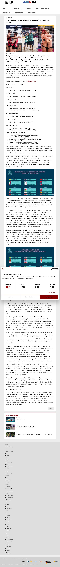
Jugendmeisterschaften (11, 451)
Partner (7, 535)
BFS (7, 453)
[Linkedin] (26, 2)
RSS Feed (20, 559)
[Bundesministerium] (48, 563)
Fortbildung (8, 548)
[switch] (23, 287)
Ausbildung (8, 546)
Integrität (8, 537)
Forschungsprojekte (10, 495)
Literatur (7, 550)
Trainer (31, 12)
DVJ (7, 477)
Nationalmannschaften (10, 446)
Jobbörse (8, 506)
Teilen (51, 408)
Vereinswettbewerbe (10, 449)
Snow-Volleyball (9, 473)
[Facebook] (24, 2)
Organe (7, 526)
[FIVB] (35, 562)
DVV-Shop (8, 515)
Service (6, 12)
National (8, 464)
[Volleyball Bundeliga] (28, 562)
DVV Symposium (9, 497)
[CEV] (31, 562)
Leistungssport (9, 508)
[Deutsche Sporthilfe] (56, 562)
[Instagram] (28, 2)
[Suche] (33, 2)
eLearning (8, 517)
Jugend (27, 9)
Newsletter (14, 559)
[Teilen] (35, 2)
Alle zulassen (49, 297)
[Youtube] (30, 2)
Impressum (8, 559)
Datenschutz (25, 559)
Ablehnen (10, 297)
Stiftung (7, 533)
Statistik (7, 457)
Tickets (7, 510)
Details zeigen (51, 292)
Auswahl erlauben (30, 297)
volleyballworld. (31, 81)
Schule (7, 482)
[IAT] (23, 562)
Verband (19, 12)
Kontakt (2, 559)
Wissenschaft (42, 9)
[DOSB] (40, 562)
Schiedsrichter (9, 519)
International (8, 479)
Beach (16, 9)
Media (7, 513)
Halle (5, 9)
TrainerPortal (8, 552)
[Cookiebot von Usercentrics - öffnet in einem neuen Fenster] (52, 269)
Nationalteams (9, 462)
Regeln (7, 455)
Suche (7, 521)
